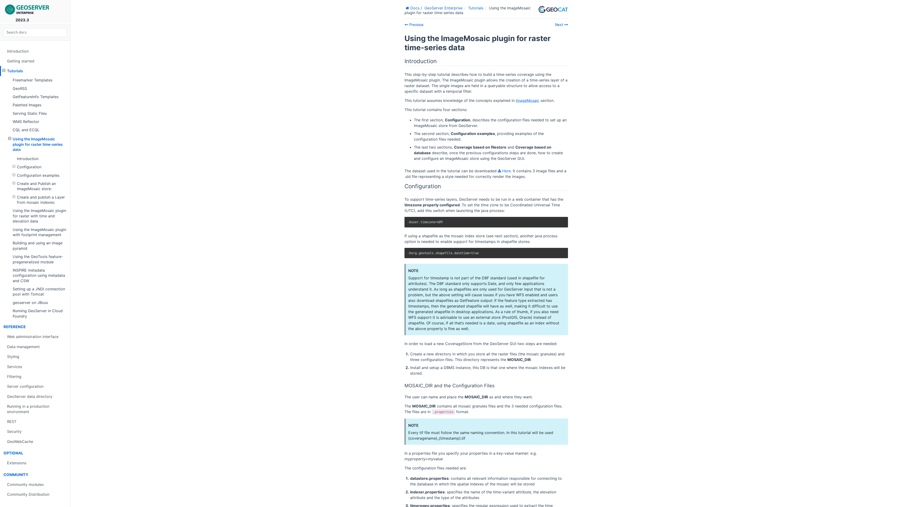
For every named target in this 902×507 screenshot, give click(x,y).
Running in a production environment (28, 409)
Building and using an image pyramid (37, 245)
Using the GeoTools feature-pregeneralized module (38, 259)
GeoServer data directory (29, 396)
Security (14, 431)
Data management (23, 346)
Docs (414, 8)
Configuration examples (38, 175)
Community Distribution (28, 494)
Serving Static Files (30, 113)
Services (14, 366)
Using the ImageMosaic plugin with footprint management (39, 232)
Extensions (16, 463)
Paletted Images (27, 105)
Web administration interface (32, 336)
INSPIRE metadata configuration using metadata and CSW (39, 275)
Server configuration (25, 386)
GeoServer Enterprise (443, 8)
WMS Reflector (26, 121)
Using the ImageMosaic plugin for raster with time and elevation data (39, 215)
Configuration (29, 167)
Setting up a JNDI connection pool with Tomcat (39, 291)
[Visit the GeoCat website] (553, 9)
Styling (13, 356)
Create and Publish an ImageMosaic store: (36, 186)
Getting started (20, 61)
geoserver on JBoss (30, 302)
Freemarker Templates (32, 80)
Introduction (18, 51)
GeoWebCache (20, 441)
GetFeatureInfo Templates (35, 96)
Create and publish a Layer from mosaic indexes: (41, 200)
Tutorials (15, 71)
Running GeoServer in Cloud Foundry (38, 313)
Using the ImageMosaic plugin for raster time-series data (38, 144)
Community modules (25, 484)
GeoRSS (20, 88)
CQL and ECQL (26, 129)
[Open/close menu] (3, 70)
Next (559, 25)
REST (11, 421)
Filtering (14, 376)
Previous (416, 25)
